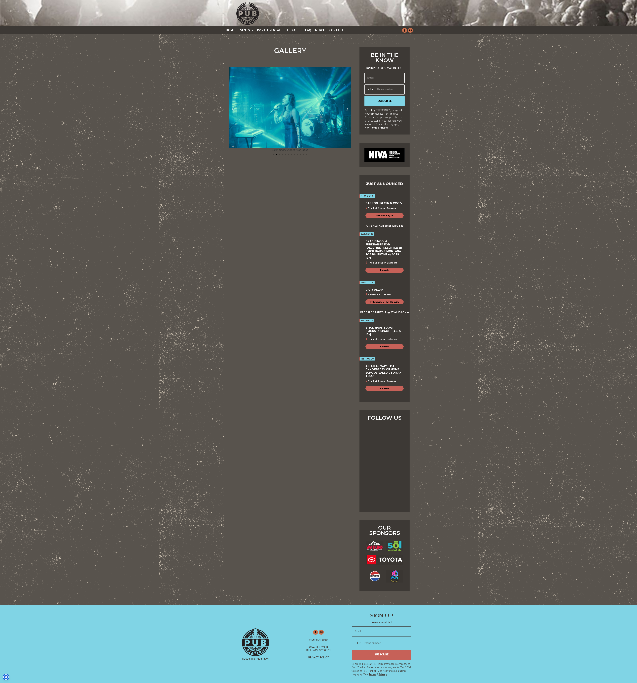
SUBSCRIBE (385, 100)
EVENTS (244, 30)
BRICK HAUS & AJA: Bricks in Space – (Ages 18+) (383, 331)
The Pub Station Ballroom (382, 263)
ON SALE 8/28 (384, 215)
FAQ (308, 30)
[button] (233, 109)
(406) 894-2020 (318, 639)
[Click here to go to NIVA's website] (384, 155)
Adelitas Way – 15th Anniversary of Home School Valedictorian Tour (383, 371)
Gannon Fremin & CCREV (383, 203)
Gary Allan (374, 289)
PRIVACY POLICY (318, 657)
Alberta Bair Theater (379, 294)
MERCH (320, 30)
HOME (230, 30)
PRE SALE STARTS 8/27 (384, 301)
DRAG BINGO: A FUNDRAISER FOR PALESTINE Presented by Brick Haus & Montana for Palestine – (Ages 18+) (384, 249)
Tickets (384, 270)
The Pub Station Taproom (382, 208)
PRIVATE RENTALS (270, 30)
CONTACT (336, 30)
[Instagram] (410, 30)
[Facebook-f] (404, 30)
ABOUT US (293, 30)
